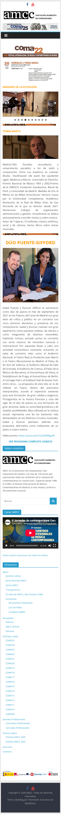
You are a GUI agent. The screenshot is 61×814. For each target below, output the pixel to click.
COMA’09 (10, 714)
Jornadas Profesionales (14, 719)
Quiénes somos (13, 576)
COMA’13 (10, 695)
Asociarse (7, 747)
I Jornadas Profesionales (17, 727)
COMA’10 (10, 709)
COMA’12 (10, 700)
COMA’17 (10, 677)
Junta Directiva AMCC (16, 580)
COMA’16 (10, 681)
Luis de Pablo (15, 607)
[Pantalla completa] (54, 545)
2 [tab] (18, 120)
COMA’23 (10, 649)
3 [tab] (22, 120)
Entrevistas (11, 599)
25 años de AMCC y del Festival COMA (24, 594)
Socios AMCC (12, 585)
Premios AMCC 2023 (15, 741)
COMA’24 (10, 645)
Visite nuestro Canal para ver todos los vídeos (25, 555)
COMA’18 (10, 672)
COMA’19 (10, 668)
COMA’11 (10, 704)
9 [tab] (42, 120)
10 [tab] (46, 120)
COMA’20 (10, 663)
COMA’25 (10, 640)
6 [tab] (32, 120)
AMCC (6, 572)
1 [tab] (15, 120)
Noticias (10, 622)
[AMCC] (29, 455)
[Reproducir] (6, 545)
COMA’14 (10, 691)
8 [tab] (39, 120)
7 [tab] (35, 120)
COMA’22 (10, 654)
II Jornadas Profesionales (18, 723)
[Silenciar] (49, 545)
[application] (30, 533)
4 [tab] (25, 120)
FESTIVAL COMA (10, 636)
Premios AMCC (10, 733)
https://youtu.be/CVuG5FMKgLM (36, 435)
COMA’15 (10, 686)
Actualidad (8, 618)
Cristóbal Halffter (17, 612)
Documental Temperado (21, 602)
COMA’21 (10, 658)
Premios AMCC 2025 (15, 737)
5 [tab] (29, 120)
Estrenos (10, 631)
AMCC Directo (12, 626)
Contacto (7, 751)
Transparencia (13, 589)
